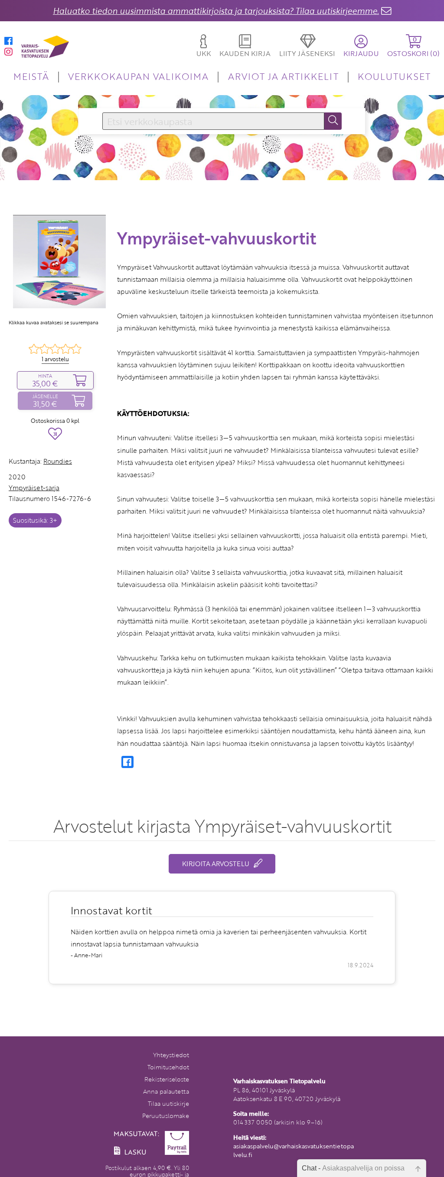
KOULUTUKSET (394, 76)
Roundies (57, 461)
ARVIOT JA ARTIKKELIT (283, 76)
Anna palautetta (166, 1091)
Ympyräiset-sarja (34, 487)
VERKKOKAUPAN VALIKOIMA (138, 76)
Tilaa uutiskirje (168, 1103)
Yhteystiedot (171, 1054)
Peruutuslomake (165, 1115)
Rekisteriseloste (166, 1079)
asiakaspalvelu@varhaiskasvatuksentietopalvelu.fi (293, 1150)
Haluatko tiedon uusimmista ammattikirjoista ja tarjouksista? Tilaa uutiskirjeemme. (216, 10)
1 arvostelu (55, 359)
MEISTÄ (31, 76)
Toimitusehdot (168, 1066)
